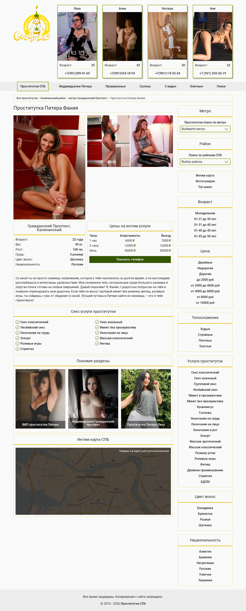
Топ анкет (205, 187)
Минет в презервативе (205, 395)
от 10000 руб (205, 303)
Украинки (205, 580)
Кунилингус (205, 407)
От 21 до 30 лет (205, 219)
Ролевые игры (31, 343)
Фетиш (105, 343)
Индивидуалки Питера (75, 86)
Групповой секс (205, 384)
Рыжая (205, 519)
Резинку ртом (205, 453)
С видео (170, 86)
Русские (205, 569)
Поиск (221, 86)
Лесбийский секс (32, 327)
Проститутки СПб (32, 86)
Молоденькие (205, 213)
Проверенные (116, 86)
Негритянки (205, 563)
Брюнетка (205, 514)
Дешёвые (205, 262)
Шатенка (205, 525)
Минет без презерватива (118, 327)
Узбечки (205, 574)
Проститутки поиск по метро (205, 122)
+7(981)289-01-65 (77, 73)
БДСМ (205, 482)
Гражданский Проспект (49, 226)
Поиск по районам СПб (205, 155)
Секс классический (34, 322)
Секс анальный (111, 322)
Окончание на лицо (114, 333)
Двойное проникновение (205, 470)
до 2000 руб (205, 280)
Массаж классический (116, 338)
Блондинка (205, 508)
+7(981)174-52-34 (167, 73)
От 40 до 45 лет (205, 230)
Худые (205, 329)
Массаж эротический (205, 441)
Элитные (196, 86)
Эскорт (25, 338)
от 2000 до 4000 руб (205, 285)
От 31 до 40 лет (205, 225)
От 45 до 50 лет (205, 236)
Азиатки (205, 551)
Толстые (205, 346)
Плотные (205, 340)
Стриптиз (27, 349)
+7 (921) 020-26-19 (212, 73)
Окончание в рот (205, 430)
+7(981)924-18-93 (122, 73)
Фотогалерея (205, 181)
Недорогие (205, 268)
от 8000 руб (205, 297)
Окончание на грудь (35, 333)
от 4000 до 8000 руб (205, 291)
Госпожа (205, 413)
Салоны (145, 86)
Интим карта (205, 175)
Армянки (205, 557)
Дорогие (205, 274)
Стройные (205, 335)
